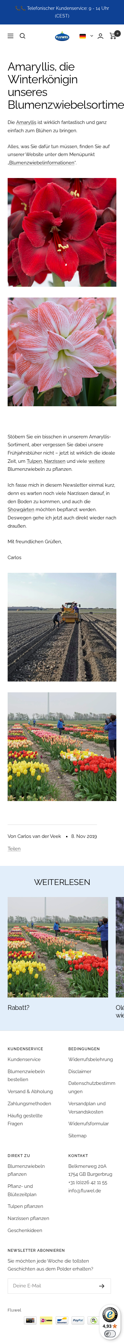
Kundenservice (24, 1059)
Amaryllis (26, 122)
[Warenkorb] (113, 36)
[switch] (110, 1333)
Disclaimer (79, 1071)
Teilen (14, 849)
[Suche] (22, 36)
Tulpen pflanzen (25, 1206)
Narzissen (54, 461)
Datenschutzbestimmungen (91, 1087)
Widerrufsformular (88, 1124)
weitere (96, 461)
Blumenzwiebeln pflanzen (26, 1170)
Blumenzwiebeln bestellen (26, 1076)
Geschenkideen (25, 1230)
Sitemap (77, 1136)
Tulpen (34, 461)
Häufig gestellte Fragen (25, 1120)
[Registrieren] (95, 1286)
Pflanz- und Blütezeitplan (22, 1190)
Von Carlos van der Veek (34, 836)
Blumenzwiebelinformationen (41, 163)
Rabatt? (19, 1007)
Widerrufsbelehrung (90, 1059)
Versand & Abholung (30, 1091)
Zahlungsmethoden (29, 1104)
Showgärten (21, 509)
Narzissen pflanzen (28, 1218)
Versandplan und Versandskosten (87, 1108)
